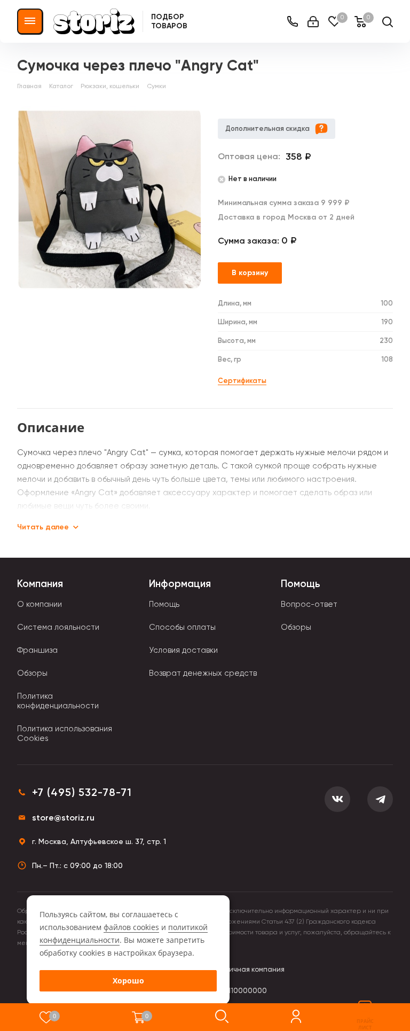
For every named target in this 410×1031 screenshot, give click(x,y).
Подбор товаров (169, 21)
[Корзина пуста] (138, 1017)
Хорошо (128, 980)
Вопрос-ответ (309, 604)
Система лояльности (58, 627)
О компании (39, 604)
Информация (180, 583)
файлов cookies (131, 927)
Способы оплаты (182, 627)
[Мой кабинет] (313, 21)
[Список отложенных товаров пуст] (46, 1017)
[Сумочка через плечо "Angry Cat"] (109, 198)
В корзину (250, 272)
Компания (40, 583)
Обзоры (32, 673)
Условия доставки (183, 650)
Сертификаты (242, 381)
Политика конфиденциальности (58, 700)
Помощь (164, 604)
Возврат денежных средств (203, 673)
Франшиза (37, 650)
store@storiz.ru (63, 818)
